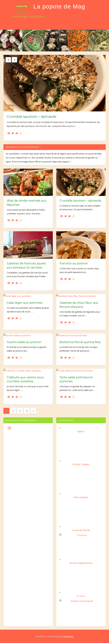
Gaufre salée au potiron (24, 342)
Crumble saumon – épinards (31, 116)
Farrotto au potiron (74, 263)
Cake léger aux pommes (24, 303)
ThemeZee (68, 636)
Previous (8, 59)
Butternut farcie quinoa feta (80, 342)
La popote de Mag (59, 6)
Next (14, 59)
